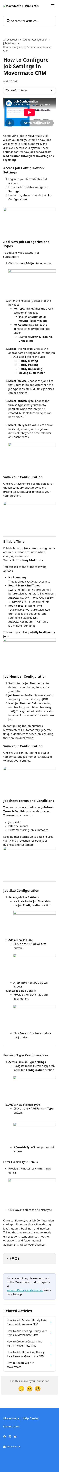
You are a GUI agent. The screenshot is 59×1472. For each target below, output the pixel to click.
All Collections (11, 39)
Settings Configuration (35, 39)
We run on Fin (13, 1446)
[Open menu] (53, 6)
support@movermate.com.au (25, 1290)
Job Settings (9, 43)
